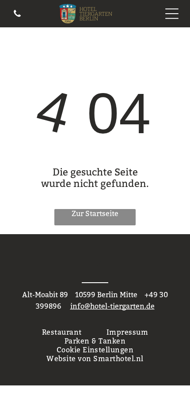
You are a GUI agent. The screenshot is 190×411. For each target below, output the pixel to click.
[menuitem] (61, 332)
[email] (95, 266)
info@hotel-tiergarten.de (112, 306)
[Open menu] (172, 13)
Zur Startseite (95, 213)
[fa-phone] (17, 15)
